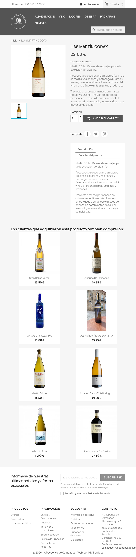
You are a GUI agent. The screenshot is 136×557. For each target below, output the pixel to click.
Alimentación (45, 16)
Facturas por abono (81, 523)
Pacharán (107, 16)
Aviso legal (46, 522)
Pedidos (75, 519)
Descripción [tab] (85, 149)
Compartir (87, 134)
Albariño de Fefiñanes (96, 277)
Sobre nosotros (50, 534)
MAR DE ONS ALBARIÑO (39, 335)
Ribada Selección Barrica (96, 451)
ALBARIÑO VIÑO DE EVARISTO (96, 335)
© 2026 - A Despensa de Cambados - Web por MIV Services (68, 552)
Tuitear (96, 134)
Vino (62, 16)
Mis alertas (76, 539)
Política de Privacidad (99, 493)
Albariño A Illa (39, 451)
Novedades (17, 519)
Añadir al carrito (103, 118)
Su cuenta (78, 509)
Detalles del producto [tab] (91, 155)
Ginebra (90, 16)
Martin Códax (39, 393)
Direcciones (77, 527)
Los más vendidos (21, 523)
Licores (75, 16)
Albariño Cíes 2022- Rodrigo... (96, 393)
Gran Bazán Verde (39, 277)
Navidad (41, 23)
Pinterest (104, 134)
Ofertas (15, 514)
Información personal (82, 514)
